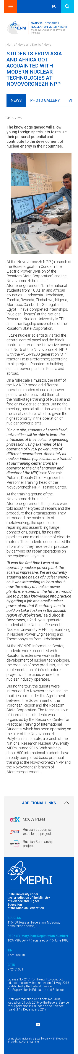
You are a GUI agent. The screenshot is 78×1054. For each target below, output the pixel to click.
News (47, 44)
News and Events (29, 44)
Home (10, 44)
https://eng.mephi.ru (27, 1041)
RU (54, 6)
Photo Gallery (45, 100)
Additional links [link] (39, 803)
